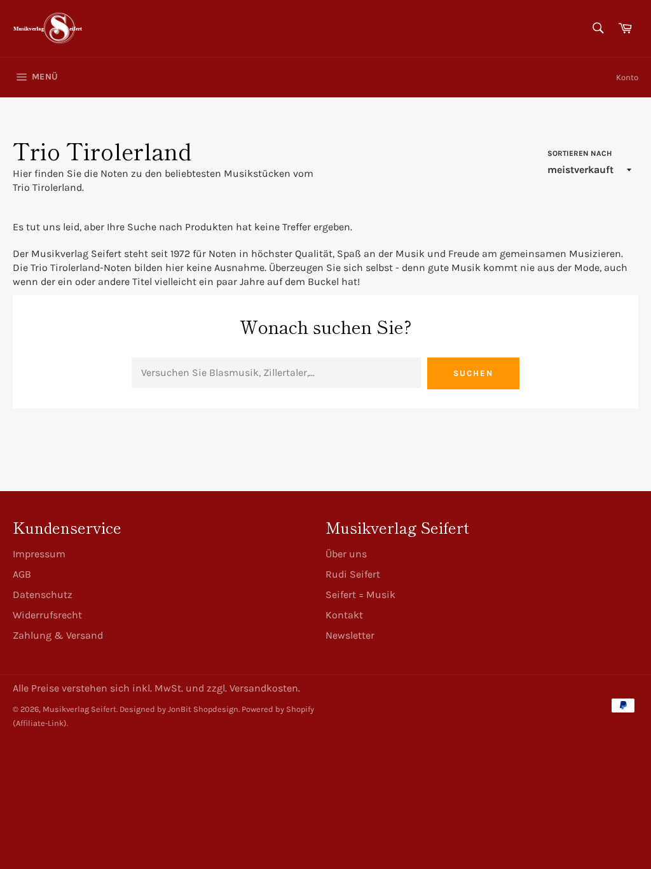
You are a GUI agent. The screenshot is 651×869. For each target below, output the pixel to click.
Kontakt (344, 615)
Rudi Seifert (353, 574)
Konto (627, 77)
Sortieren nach (579, 153)
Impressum (39, 554)
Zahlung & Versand (58, 635)
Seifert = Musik (360, 594)
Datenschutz (42, 594)
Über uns (346, 554)
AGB (22, 574)
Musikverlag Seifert (79, 709)
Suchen (473, 373)
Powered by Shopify (278, 709)
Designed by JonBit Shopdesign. (180, 709)
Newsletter (350, 635)
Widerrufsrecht (47, 615)
